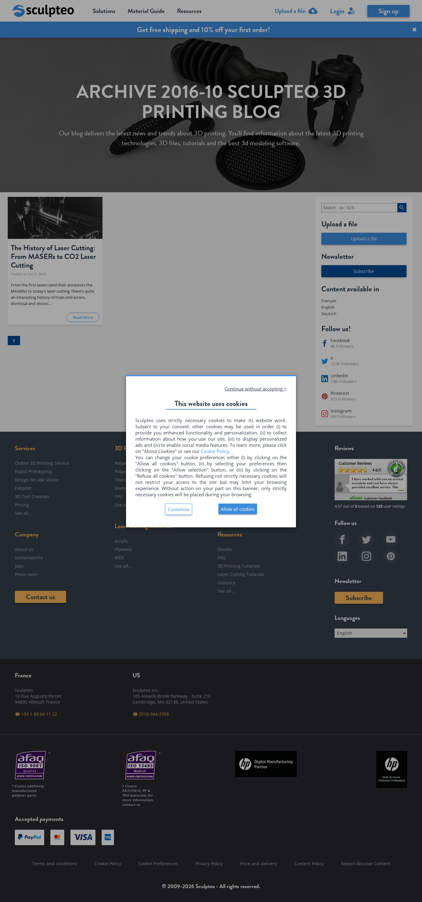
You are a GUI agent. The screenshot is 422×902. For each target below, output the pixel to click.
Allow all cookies (238, 509)
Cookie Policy (215, 451)
